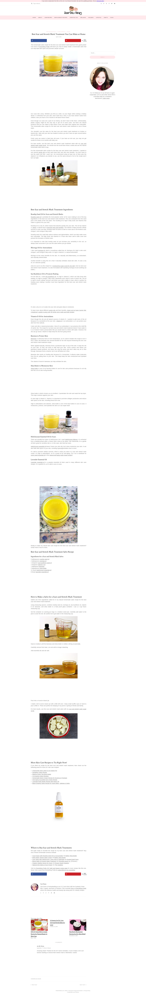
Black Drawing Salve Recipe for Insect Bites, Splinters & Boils (51, 783)
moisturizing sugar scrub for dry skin (64, 266)
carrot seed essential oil (38, 455)
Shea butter (34, 368)
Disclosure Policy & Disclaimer (76, 990)
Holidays (91, 17)
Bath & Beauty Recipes (60, 17)
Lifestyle (98, 17)
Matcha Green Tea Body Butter (41, 774)
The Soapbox (59, 865)
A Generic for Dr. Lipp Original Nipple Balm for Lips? (57, 922)
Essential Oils (74, 17)
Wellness (83, 17)
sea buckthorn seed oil (45, 563)
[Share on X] (56, 40)
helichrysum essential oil (43, 570)
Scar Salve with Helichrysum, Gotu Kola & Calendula (48, 859)
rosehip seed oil (44, 559)
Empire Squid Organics (62, 863)
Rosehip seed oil (36, 217)
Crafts (106, 17)
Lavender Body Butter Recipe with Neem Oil (45, 781)
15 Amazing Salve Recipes (40, 776)
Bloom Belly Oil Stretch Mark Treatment (44, 861)
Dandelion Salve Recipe (39, 772)
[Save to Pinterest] (73, 40)
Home (34, 17)
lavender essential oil (42, 572)
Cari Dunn (43, 884)
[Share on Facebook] (39, 40)
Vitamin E (59, 321)
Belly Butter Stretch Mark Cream (42, 857)
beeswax (41, 566)
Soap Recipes (48, 17)
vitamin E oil (41, 564)
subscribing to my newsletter (66, 870)
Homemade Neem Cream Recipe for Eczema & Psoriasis (49, 778)
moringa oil (41, 250)
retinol (34, 227)
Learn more (106, 98)
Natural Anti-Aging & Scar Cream (42, 865)
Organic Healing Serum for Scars (42, 863)
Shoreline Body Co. (65, 861)
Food (111, 17)
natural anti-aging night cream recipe (61, 455)
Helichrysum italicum (71, 439)
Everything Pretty (44, 46)
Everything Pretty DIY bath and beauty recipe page (52, 868)
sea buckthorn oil (50, 276)
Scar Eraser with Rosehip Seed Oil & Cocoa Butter (47, 856)
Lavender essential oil (38, 462)
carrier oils (41, 152)
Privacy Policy (87, 990)
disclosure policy (100, 1)
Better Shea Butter (71, 856)
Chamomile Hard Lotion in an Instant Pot (44, 770)
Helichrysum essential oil (38, 446)
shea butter (43, 568)
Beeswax (33, 338)
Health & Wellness (61, 31)
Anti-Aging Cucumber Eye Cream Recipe (44, 780)
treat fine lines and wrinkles (55, 227)
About (40, 17)
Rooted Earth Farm (72, 859)
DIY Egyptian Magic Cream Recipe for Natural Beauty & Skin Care (39, 934)
